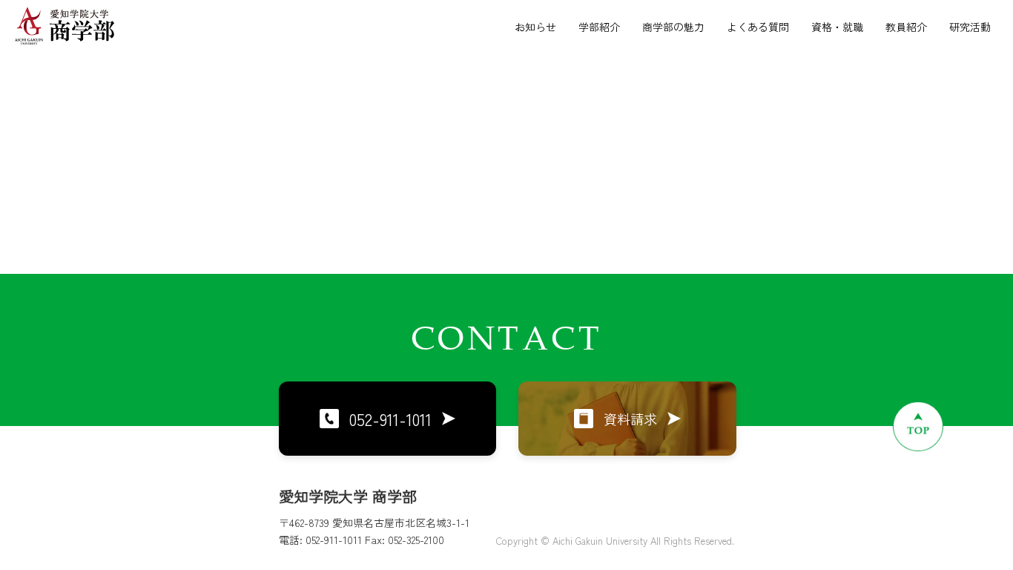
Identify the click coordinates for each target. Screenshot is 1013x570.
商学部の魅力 (673, 26)
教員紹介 (906, 26)
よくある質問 (758, 26)
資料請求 (630, 418)
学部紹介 (599, 26)
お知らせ (535, 26)
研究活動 (970, 26)
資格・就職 (837, 26)
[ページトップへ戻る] (918, 426)
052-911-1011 (390, 418)
